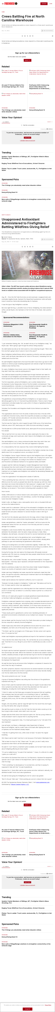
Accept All (27, 1009)
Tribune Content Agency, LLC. (20, 804)
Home (3, 11)
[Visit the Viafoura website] (49, 129)
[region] (27, 125)
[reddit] (30, 36)
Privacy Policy (48, 1005)
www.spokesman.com (42, 802)
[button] (3, 4)
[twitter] (27, 36)
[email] (32, 36)
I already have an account (27, 140)
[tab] (6, 122)
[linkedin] (25, 36)
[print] (52, 36)
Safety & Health (6, 214)
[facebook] (22, 36)
